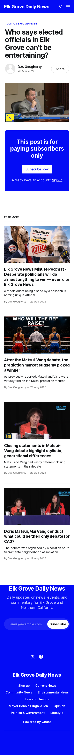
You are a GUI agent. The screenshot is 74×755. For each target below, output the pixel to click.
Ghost (46, 722)
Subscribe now (37, 169)
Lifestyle (56, 713)
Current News (45, 686)
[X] (33, 657)
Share (60, 69)
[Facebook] (41, 657)
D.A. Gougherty (30, 67)
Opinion (59, 706)
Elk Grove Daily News (26, 6)
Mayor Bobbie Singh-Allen (28, 706)
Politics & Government (22, 23)
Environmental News (53, 692)
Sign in (57, 180)
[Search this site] (61, 6)
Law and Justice (37, 699)
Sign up (24, 686)
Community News (19, 692)
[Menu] (68, 6)
